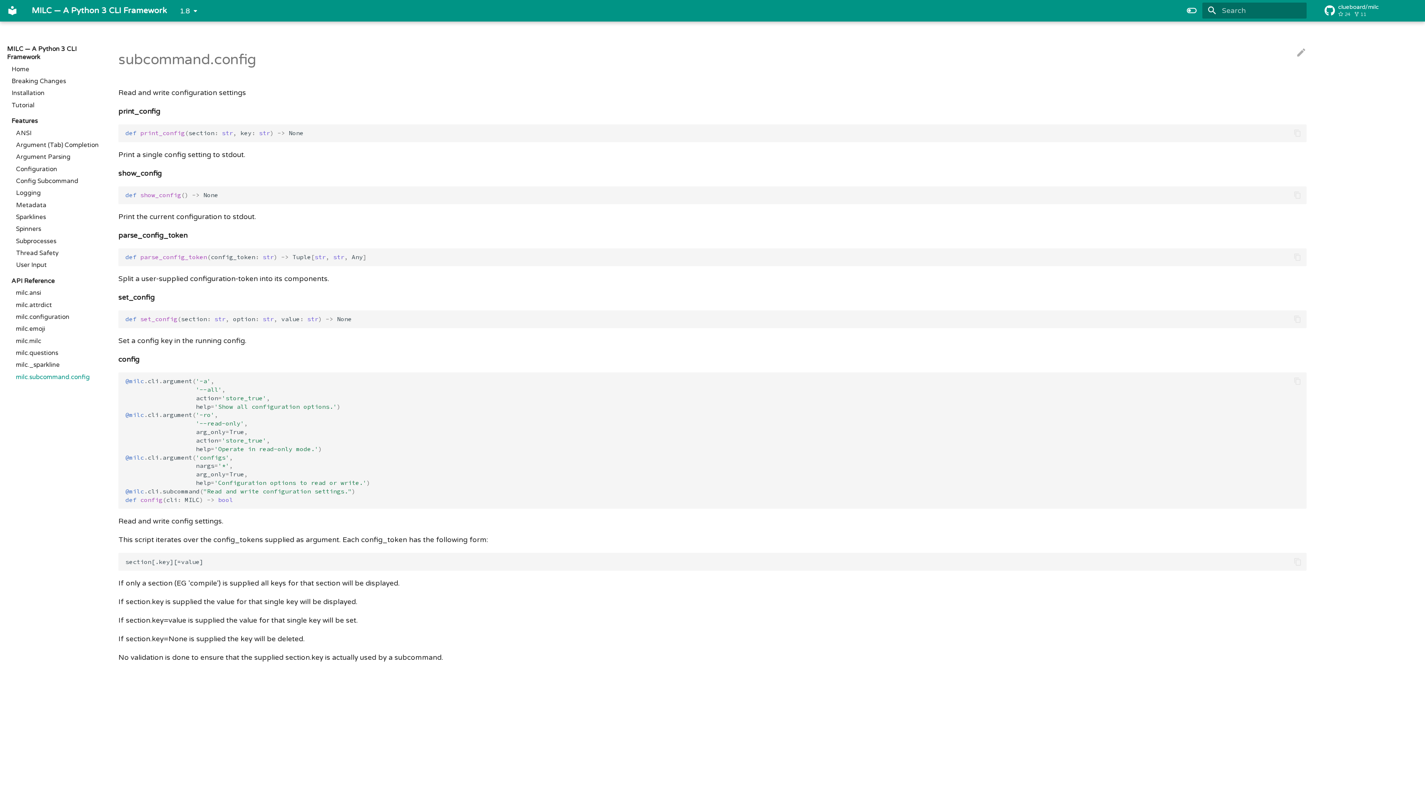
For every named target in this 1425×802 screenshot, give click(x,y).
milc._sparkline (38, 365)
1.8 (185, 11)
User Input (31, 265)
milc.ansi (28, 293)
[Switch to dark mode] (1191, 11)
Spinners (28, 229)
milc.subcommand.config (53, 377)
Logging (28, 193)
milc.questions (37, 353)
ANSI (24, 133)
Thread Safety (37, 253)
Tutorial (23, 105)
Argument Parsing (43, 157)
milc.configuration (42, 317)
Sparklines (31, 217)
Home (20, 69)
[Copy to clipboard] (1297, 133)
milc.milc (28, 341)
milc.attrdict (34, 305)
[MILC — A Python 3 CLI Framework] (13, 11)
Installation (28, 93)
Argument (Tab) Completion (57, 145)
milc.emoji (30, 329)
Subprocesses (36, 241)
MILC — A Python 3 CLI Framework (42, 53)
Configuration (36, 169)
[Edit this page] (1301, 53)
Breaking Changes (39, 81)
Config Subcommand (47, 181)
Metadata (31, 205)
